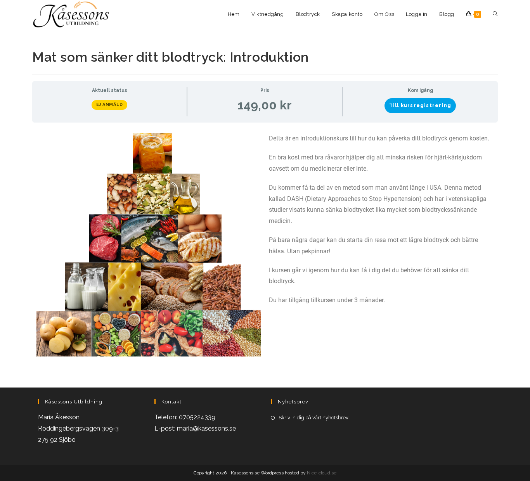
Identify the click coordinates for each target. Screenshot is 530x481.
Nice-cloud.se (321, 473)
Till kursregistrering (420, 105)
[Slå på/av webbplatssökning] (495, 14)
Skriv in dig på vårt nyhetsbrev (313, 417)
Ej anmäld (109, 104)
